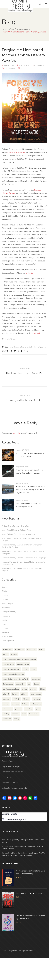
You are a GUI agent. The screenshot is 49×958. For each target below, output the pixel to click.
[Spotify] (30, 798)
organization (7, 709)
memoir (5, 704)
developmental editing (11, 689)
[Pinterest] (24, 351)
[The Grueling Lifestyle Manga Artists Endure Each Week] (8, 455)
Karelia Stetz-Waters (16, 152)
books (25, 669)
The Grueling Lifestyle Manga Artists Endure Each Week (23, 841)
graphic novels (36, 694)
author (5, 654)
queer (38, 709)
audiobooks (31, 649)
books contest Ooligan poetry (13, 674)
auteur (41, 649)
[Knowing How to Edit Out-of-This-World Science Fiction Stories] (8, 471)
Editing (42, 689)
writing (16, 719)
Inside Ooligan (7, 603)
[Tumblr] (21, 351)
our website (36, 333)
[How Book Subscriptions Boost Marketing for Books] (8, 505)
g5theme (24, 694)
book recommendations (11, 669)
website (29, 273)
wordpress (7, 719)
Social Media (33, 714)
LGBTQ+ (17, 699)
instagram (6, 699)
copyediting (20, 684)
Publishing (6, 628)
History (5, 599)
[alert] (24, 819)
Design (4, 587)
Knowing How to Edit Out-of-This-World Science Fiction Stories (22, 847)
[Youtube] (20, 798)
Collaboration (8, 684)
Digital (4, 591)
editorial (6, 694)
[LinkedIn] (18, 351)
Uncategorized (10, 68)
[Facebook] (11, 351)
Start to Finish (7, 636)
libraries (26, 699)
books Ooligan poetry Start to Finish (15, 679)
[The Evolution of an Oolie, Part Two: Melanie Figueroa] (24, 371)
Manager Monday (9, 612)
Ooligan (25, 704)
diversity (33, 689)
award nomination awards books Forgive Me (28, 347)
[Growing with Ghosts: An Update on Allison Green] (24, 398)
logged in (16, 433)
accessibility (7, 649)
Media (4, 620)
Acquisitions (19, 649)
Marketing (6, 616)
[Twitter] (15, 351)
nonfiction (15, 704)
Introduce (6, 607)
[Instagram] (9, 798)
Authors (14, 654)
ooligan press (36, 704)
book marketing (8, 664)
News (4, 624)
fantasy (14, 694)
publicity (18, 709)
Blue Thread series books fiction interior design (19, 659)
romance (15, 714)
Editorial (5, 595)
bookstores (36, 679)
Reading (6, 714)
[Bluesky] (14, 798)
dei (29, 684)
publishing (28, 709)
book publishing (23, 664)
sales (24, 714)
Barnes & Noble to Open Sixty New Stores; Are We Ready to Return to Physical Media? (30, 489)
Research (5, 632)
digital (24, 689)
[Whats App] (27, 351)
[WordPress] (35, 798)
